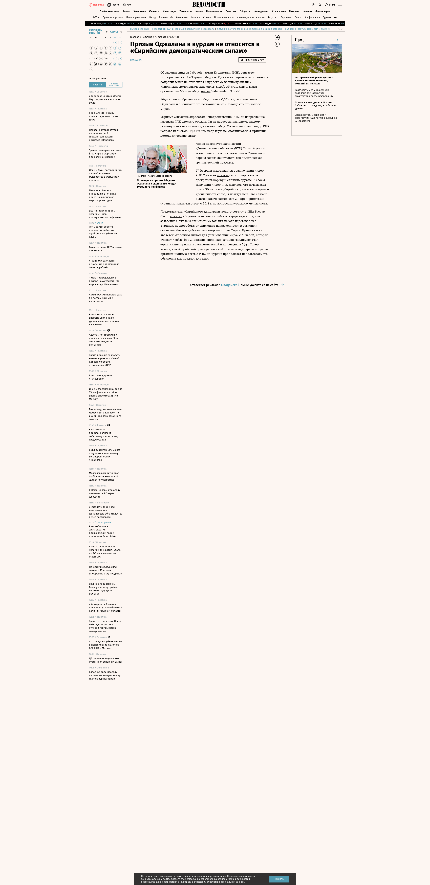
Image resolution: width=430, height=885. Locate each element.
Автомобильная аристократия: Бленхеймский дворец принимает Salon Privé (102, 531)
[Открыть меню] (340, 5)
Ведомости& (166, 17)
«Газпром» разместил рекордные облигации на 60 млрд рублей (104, 264)
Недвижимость (214, 11)
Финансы (154, 11)
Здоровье (286, 17)
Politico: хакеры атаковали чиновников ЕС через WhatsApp (104, 493)
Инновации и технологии (251, 17)
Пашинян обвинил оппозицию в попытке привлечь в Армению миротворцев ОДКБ (102, 195)
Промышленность (223, 17)
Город (152, 17)
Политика (231, 11)
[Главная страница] (208, 5)
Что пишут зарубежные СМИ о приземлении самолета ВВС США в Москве (105, 645)
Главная (135, 37)
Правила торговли (113, 17)
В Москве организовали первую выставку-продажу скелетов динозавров (104, 675)
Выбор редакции (139, 29)
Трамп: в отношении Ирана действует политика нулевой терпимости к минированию (105, 626)
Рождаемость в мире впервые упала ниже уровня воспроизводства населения (104, 319)
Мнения (308, 11)
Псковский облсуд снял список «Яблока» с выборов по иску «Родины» (105, 570)
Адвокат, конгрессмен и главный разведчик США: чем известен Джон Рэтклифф (104, 339)
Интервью (294, 11)
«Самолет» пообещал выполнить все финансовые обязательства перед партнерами (105, 512)
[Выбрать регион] (313, 5)
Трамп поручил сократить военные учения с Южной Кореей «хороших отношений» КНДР (104, 360)
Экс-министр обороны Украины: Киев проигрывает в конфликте (105, 214)
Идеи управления (136, 17)
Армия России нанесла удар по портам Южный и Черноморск (105, 298)
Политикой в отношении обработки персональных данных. (212, 881)
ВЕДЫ (96, 17)
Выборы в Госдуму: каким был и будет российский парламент (319, 29)
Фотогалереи (322, 11)
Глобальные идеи (109, 11)
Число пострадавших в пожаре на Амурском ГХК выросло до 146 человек (104, 281)
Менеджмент (261, 11)
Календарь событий (95, 31)
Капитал (195, 17)
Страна (207, 17)
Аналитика (182, 17)
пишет (205, 91)
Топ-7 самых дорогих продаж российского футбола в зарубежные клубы (103, 231)
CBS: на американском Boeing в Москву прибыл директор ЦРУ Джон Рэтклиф (103, 588)
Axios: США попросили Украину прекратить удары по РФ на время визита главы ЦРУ (105, 551)
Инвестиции (169, 11)
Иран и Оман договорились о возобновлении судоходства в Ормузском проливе (105, 175)
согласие (192, 879)
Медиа (199, 11)
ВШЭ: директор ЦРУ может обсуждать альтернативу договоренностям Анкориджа (104, 454)
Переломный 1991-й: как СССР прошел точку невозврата (183, 29)
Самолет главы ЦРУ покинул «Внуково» (105, 249)
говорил (176, 216)
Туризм (327, 17)
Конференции (312, 17)
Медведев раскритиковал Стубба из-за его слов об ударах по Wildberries (104, 476)
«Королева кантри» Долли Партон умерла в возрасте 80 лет (105, 99)
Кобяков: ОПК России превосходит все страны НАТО (103, 116)
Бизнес (126, 11)
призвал (223, 175)
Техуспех (273, 17)
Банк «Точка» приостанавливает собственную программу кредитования (103, 434)
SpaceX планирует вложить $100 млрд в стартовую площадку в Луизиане (105, 153)
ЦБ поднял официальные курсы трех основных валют (105, 660)
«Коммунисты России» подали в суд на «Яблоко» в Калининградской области (105, 607)
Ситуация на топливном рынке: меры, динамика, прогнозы (249, 29)
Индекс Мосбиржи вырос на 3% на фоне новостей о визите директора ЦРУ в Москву (105, 394)
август (114, 31)
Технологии (186, 11)
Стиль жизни (279, 11)
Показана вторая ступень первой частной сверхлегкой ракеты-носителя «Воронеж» (104, 135)
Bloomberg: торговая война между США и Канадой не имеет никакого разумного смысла (105, 414)
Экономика (140, 11)
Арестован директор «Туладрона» (101, 377)
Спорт (298, 17)
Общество (245, 11)
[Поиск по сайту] (320, 5)
